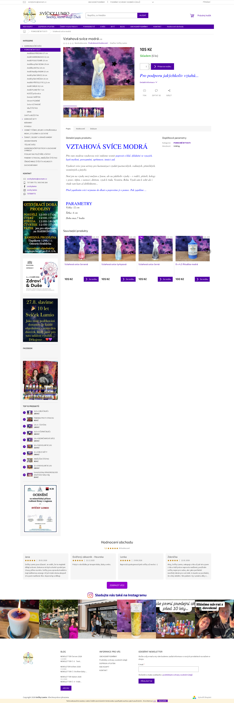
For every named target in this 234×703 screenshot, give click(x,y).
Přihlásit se (146, 681)
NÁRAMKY (28, 122)
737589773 (31, 193)
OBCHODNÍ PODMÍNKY (96, 2)
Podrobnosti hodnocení (98, 43)
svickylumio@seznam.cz (37, 179)
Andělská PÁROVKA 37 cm (37, 53)
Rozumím (162, 701)
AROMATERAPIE (30, 141)
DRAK (29, 112)
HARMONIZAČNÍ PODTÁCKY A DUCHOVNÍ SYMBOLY (40, 149)
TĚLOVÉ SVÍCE (30, 144)
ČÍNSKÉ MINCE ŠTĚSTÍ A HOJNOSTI (38, 161)
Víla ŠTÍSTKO (32, 108)
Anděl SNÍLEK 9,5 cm (35, 86)
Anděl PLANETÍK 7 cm (35, 90)
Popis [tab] (68, 128)
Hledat (142, 15)
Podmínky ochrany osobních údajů (125, 2)
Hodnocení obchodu (117, 542)
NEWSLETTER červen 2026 (71, 656)
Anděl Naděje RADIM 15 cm (37, 71)
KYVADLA (27, 126)
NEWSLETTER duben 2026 (71, 677)
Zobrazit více (117, 585)
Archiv (66, 688)
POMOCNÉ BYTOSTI (32, 49)
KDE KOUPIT (104, 667)
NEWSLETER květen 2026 (71, 667)
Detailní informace (147, 82)
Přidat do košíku (164, 66)
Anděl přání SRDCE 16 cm (37, 75)
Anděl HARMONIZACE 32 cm (38, 57)
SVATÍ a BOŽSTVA (31, 115)
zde (154, 701)
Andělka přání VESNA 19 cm (38, 64)
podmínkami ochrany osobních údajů (177, 675)
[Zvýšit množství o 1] (149, 64)
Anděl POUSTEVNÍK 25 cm (37, 60)
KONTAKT (103, 670)
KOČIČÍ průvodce (34, 93)
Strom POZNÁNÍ (33, 100)
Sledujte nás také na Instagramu (121, 595)
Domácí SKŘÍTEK (33, 97)
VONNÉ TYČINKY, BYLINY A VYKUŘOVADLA (40, 130)
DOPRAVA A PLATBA (107, 663)
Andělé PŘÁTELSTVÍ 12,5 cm (38, 82)
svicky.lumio (32, 190)
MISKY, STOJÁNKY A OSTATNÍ (36, 133)
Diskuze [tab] (93, 128)
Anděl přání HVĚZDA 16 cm (37, 79)
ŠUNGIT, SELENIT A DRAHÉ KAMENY (38, 137)
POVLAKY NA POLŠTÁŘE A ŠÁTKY (37, 154)
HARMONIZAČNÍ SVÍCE (33, 46)
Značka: (118, 43)
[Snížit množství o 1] (149, 68)
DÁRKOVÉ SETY (30, 119)
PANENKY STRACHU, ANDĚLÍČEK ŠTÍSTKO (40, 158)
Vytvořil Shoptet (204, 697)
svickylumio (32, 186)
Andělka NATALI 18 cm (36, 68)
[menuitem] (28, 27)
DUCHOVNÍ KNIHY (31, 165)
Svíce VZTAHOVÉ (34, 104)
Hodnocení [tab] (80, 128)
